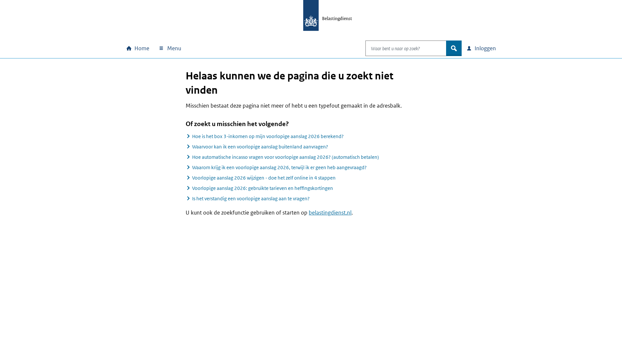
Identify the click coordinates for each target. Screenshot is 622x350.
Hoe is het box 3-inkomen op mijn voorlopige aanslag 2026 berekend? (268, 136)
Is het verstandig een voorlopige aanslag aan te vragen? (251, 198)
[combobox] (405, 48)
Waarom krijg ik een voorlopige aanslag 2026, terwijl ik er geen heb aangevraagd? (279, 167)
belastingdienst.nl (330, 212)
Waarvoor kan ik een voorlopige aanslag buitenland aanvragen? (260, 147)
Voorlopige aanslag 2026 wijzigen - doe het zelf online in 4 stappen (264, 178)
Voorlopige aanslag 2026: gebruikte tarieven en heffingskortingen (262, 188)
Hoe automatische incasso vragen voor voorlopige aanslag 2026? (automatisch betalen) (285, 157)
